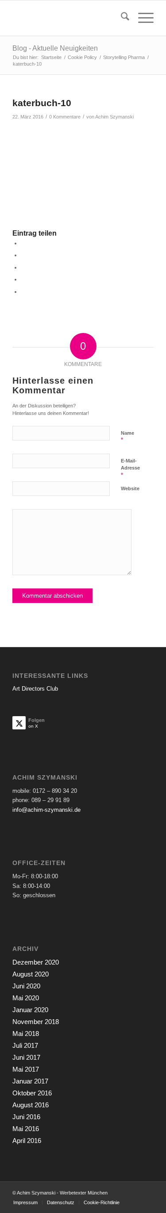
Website (130, 488)
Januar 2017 (30, 1081)
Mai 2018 (25, 1033)
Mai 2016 (25, 1128)
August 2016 (30, 1105)
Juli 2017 (25, 1045)
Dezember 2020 (35, 962)
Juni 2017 (26, 1057)
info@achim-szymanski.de (46, 809)
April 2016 (26, 1140)
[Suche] (120, 18)
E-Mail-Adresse (130, 468)
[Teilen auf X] (23, 255)
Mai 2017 (25, 1069)
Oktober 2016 (32, 1093)
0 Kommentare (65, 116)
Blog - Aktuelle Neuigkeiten (55, 48)
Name (127, 437)
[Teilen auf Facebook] (23, 243)
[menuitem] (120, 18)
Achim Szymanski (114, 116)
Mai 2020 (25, 998)
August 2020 (30, 974)
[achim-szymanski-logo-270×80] (68, 18)
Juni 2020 (26, 986)
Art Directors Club (35, 688)
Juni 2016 (26, 1117)
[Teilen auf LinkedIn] (23, 279)
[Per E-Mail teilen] (23, 291)
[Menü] (141, 18)
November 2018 (35, 1021)
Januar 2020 (30, 1009)
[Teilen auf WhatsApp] (23, 267)
